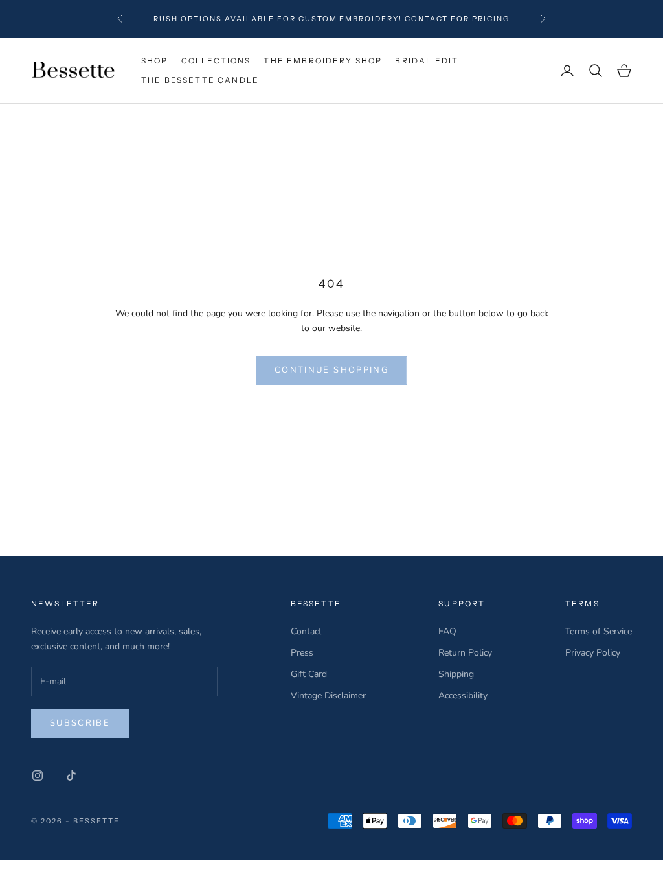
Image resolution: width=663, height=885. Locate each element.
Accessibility (463, 695)
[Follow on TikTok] (71, 775)
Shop (154, 60)
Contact (306, 631)
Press (302, 653)
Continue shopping (331, 370)
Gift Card (309, 674)
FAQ (447, 631)
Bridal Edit (426, 60)
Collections (216, 60)
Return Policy (465, 653)
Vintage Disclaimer (328, 695)
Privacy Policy (592, 653)
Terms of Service (598, 631)
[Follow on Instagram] (37, 775)
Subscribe (80, 723)
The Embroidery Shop (323, 60)
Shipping (456, 674)
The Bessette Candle (200, 80)
